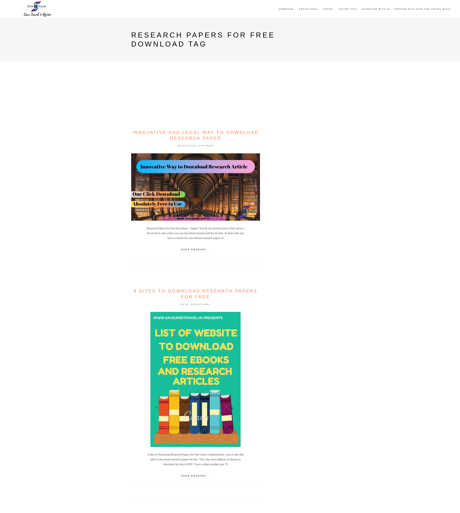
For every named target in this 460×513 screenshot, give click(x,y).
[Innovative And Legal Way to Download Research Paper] (195, 187)
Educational (187, 146)
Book (185, 304)
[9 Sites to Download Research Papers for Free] (195, 379)
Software (206, 146)
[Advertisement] (299, 199)
